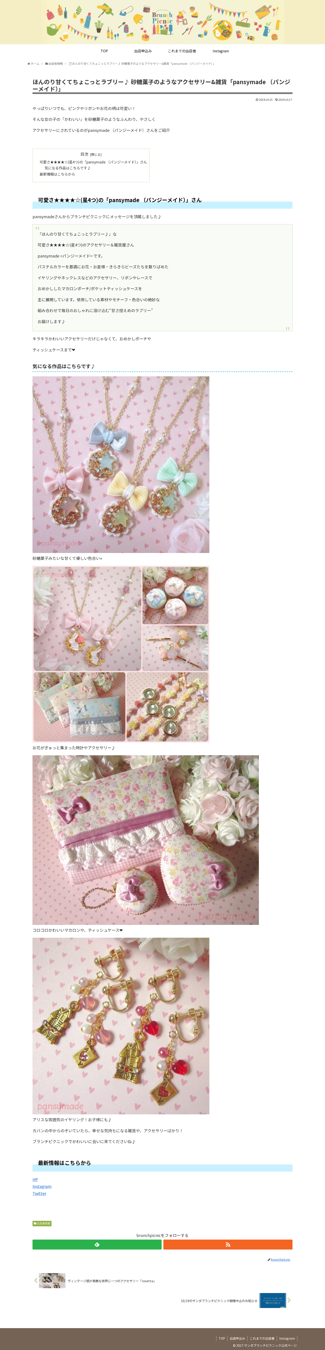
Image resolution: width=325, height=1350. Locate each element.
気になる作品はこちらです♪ (68, 167)
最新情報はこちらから (57, 174)
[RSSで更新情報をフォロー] (227, 1245)
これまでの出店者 (262, 1338)
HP (35, 1179)
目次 (84, 154)
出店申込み (237, 1338)
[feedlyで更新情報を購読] (97, 1245)
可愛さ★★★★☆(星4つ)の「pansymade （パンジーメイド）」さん (93, 162)
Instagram (42, 1186)
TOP (222, 1338)
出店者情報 (43, 1223)
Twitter (39, 1193)
